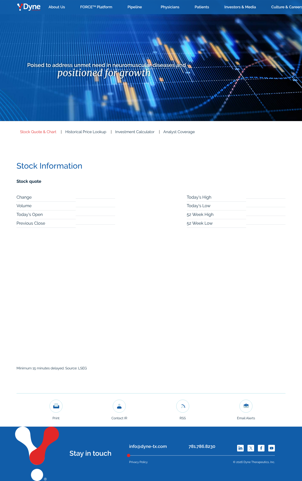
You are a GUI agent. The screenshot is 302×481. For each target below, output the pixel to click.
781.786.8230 (202, 446)
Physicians (170, 7)
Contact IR (119, 418)
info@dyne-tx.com (148, 446)
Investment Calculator (134, 132)
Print (56, 418)
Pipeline (134, 7)
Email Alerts (246, 418)
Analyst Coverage (179, 132)
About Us (57, 7)
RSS (183, 418)
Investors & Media (240, 7)
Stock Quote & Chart (38, 132)
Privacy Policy (138, 462)
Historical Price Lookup (85, 132)
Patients (202, 7)
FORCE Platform (96, 7)
